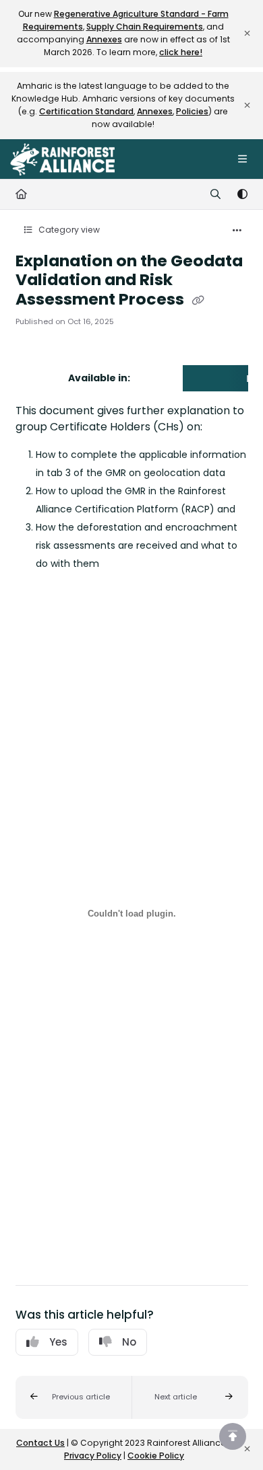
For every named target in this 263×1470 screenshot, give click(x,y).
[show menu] (242, 159)
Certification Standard (86, 111)
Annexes (104, 39)
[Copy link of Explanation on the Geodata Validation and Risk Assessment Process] (198, 300)
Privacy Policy (92, 1455)
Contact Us (40, 1442)
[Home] (62, 159)
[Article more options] (237, 230)
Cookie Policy (155, 1455)
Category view (68, 229)
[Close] (247, 34)
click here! (180, 52)
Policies (192, 111)
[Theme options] (242, 194)
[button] (74, 1397)
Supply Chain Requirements (144, 26)
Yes (58, 1342)
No (129, 1342)
